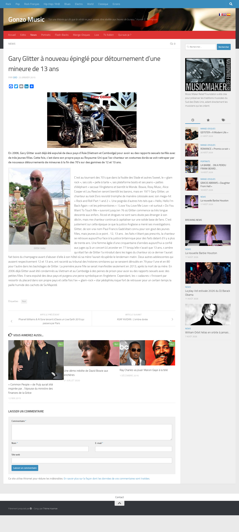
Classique (103, 4)
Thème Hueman (50, 508)
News (33, 34)
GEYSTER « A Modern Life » (214, 132)
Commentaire (19, 421)
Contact (119, 497)
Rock (8, 4)
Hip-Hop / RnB (52, 4)
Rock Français (31, 4)
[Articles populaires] (207, 120)
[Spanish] (228, 14)
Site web (16, 454)
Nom (15, 443)
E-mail (99, 443)
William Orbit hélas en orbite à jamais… (207, 332)
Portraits (45, 34)
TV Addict (108, 34)
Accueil (12, 34)
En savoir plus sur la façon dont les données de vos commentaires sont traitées (106, 478)
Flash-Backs (61, 34)
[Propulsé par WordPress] (31, 508)
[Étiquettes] (223, 120)
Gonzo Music (26, 19)
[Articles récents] (192, 120)
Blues (67, 4)
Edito (23, 34)
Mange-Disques (81, 34)
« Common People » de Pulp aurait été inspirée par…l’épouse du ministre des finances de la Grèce (30, 388)
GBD (15, 77)
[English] (224, 14)
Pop (18, 4)
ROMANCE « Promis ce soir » (215, 148)
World (90, 4)
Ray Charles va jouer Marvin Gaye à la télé (144, 370)
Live (96, 34)
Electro (79, 4)
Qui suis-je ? (124, 34)
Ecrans (116, 4)
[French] (221, 14)
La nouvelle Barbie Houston (214, 200)
